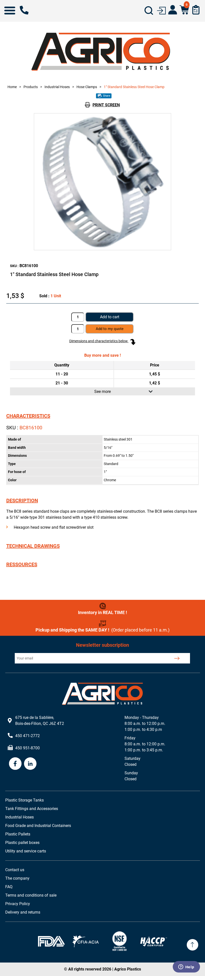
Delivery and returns (22, 912)
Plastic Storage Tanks (24, 800)
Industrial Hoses (19, 817)
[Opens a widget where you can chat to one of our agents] (186, 967)
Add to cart (109, 317)
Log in (161, 10)
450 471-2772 (24, 10)
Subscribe (177, 658)
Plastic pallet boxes (22, 842)
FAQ (8, 886)
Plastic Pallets (17, 834)
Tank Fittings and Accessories (31, 808)
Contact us (14, 869)
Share (106, 95)
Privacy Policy (17, 903)
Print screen (106, 105)
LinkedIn (30, 763)
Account (172, 9)
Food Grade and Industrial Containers (38, 825)
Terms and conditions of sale (30, 895)
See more (102, 391)
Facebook (15, 763)
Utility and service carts (25, 851)
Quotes (196, 9)
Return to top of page (192, 945)
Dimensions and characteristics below (98, 341)
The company (17, 878)
